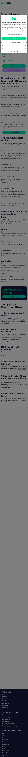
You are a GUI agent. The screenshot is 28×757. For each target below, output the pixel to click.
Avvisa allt (14, 47)
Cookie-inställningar (14, 51)
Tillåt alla (14, 38)
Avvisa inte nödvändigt (14, 42)
